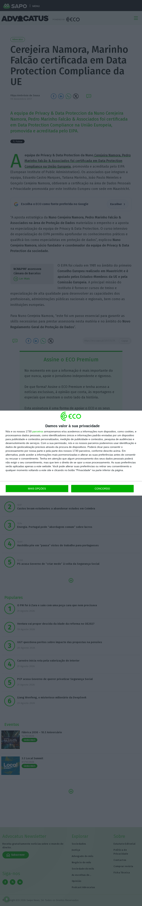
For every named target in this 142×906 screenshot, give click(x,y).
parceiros (37, 431)
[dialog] (71, 453)
